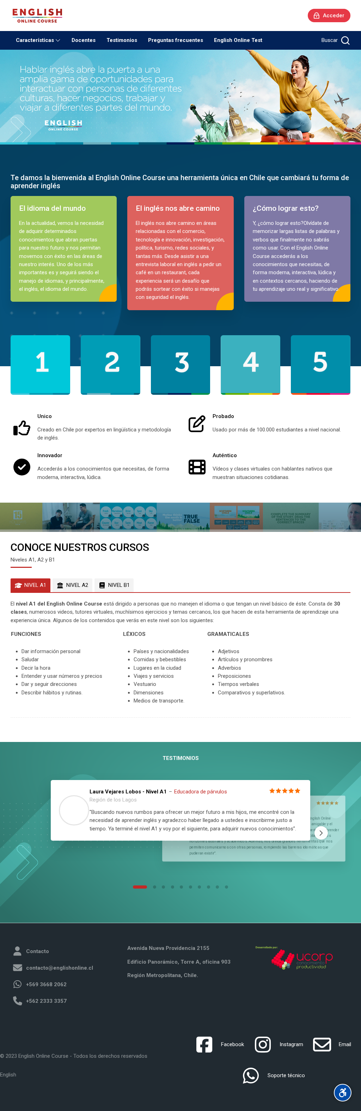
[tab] (30, 585)
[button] (140, 887)
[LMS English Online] (37, 15)
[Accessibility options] (342, 1092)
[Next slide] (321, 833)
